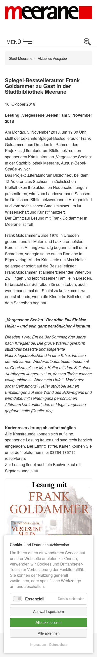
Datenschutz (58, 644)
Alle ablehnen (48, 633)
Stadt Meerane (20, 58)
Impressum (38, 644)
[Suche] (87, 42)
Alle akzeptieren (48, 622)
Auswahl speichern (48, 611)
